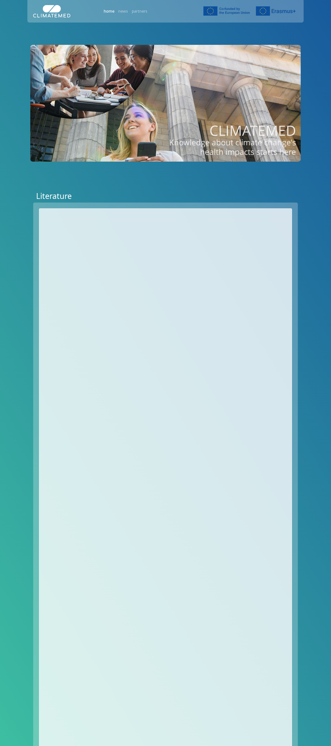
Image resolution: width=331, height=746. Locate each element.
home (109, 11)
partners (139, 11)
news (123, 11)
